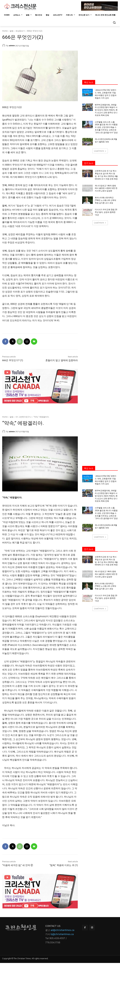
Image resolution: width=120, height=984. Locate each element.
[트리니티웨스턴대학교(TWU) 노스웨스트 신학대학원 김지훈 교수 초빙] (87, 200)
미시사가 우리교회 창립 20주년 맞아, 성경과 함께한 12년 (106, 212)
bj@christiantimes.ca (62, 934)
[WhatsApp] (20, 341)
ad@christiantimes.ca (62, 930)
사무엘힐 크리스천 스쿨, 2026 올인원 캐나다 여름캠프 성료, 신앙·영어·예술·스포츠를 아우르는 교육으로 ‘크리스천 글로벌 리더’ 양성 (106, 127)
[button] (114, 22)
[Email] (27, 341)
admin (12, 45)
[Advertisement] (100, 50)
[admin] (4, 45)
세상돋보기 (20, 31)
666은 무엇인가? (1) (12, 360)
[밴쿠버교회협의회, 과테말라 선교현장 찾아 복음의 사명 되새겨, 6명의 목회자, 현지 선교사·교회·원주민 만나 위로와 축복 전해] (87, 107)
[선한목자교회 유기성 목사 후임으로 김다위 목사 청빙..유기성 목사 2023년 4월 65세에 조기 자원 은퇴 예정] (87, 173)
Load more (99, 151)
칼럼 (11, 31)
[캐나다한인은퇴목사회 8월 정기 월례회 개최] (87, 141)
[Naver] (34, 341)
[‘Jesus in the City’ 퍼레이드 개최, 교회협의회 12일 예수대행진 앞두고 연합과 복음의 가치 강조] (87, 92)
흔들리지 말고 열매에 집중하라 (61, 360)
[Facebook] (5, 341)
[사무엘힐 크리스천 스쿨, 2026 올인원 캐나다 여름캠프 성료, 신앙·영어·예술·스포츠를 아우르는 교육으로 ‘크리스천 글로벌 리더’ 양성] (87, 124)
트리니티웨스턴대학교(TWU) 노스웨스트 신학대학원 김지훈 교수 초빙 (105, 200)
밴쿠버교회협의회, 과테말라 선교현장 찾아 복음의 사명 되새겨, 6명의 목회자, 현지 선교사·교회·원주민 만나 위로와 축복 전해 (106, 110)
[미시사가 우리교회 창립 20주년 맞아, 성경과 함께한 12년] (87, 212)
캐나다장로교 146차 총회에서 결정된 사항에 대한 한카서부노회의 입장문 (106, 188)
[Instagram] (92, 927)
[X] (12, 341)
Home (5, 31)
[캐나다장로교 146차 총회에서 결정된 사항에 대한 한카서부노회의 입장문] (87, 188)
